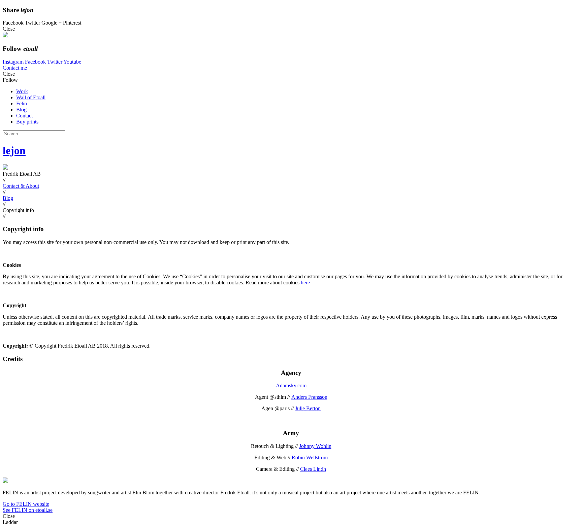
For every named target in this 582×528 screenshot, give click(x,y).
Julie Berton (308, 408)
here (305, 282)
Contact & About (21, 186)
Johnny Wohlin (315, 446)
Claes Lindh (313, 469)
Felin (21, 103)
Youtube (72, 62)
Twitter (55, 62)
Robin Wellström (310, 457)
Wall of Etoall (30, 97)
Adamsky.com (291, 385)
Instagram (13, 62)
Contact (24, 115)
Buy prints (27, 122)
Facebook (35, 62)
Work (22, 91)
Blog (21, 109)
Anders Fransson (309, 397)
